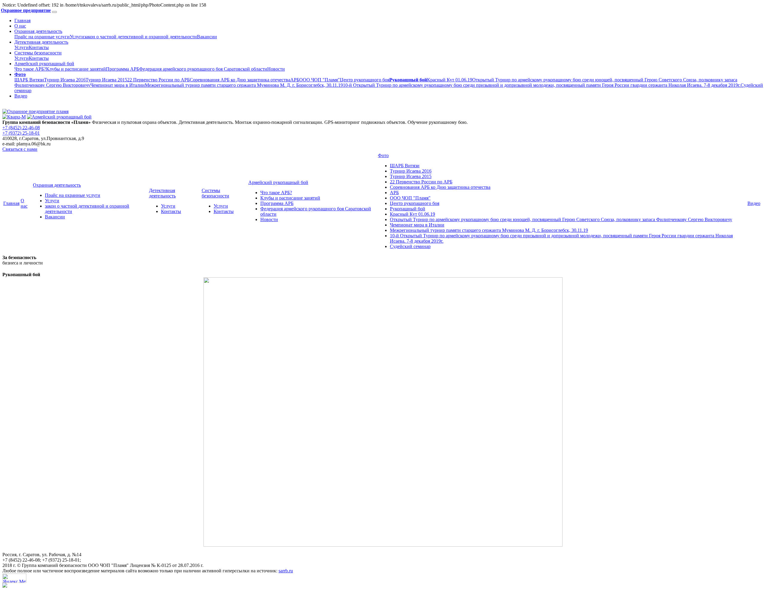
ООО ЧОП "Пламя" (319, 79)
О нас (20, 25)
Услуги (77, 36)
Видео (20, 95)
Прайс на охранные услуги (42, 36)
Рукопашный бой (407, 208)
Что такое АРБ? (30, 69)
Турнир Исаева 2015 (106, 79)
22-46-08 (21, 127)
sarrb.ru (286, 570)
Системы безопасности (38, 52)
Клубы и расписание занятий (76, 69)
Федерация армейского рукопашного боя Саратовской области (203, 69)
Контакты (39, 47)
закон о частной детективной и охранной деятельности (140, 36)
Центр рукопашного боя (364, 79)
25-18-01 (21, 133)
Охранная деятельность (38, 31)
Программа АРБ (122, 69)
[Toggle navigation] (54, 12)
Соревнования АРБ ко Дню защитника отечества (240, 79)
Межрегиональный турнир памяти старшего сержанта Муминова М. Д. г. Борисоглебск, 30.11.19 (244, 85)
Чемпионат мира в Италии (117, 85)
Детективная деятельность (41, 42)
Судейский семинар (410, 246)
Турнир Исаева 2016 (65, 79)
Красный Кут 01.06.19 (449, 79)
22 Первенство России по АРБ (158, 79)
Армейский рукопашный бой (44, 63)
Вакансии (207, 36)
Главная (22, 20)
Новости (276, 69)
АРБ (294, 79)
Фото (383, 155)
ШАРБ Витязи (29, 79)
